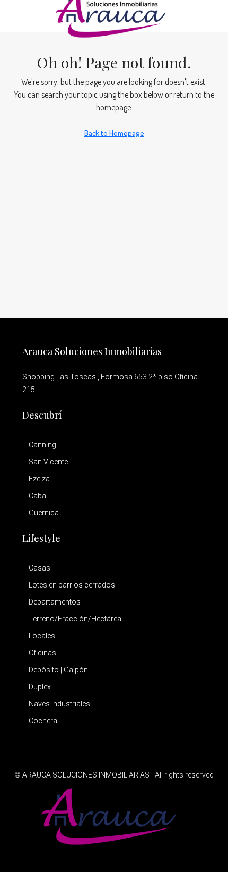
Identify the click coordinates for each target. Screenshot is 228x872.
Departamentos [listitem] (55, 602)
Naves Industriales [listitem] (59, 704)
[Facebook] (96, 853)
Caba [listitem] (37, 495)
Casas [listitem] (39, 568)
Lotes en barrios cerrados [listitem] (72, 585)
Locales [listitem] (42, 636)
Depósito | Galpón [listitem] (58, 670)
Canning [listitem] (42, 445)
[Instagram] (133, 853)
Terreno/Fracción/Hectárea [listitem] (75, 619)
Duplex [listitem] (40, 687)
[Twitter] (114, 853)
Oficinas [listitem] (42, 653)
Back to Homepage (114, 133)
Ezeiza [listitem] (39, 478)
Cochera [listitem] (43, 720)
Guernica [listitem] (44, 512)
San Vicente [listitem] (48, 461)
